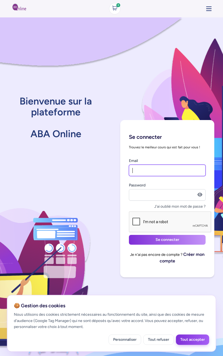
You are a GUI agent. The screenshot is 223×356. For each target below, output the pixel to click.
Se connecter (167, 239)
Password (137, 185)
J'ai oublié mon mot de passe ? (180, 206)
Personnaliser (125, 339)
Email (133, 160)
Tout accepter (192, 339)
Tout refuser (158, 339)
